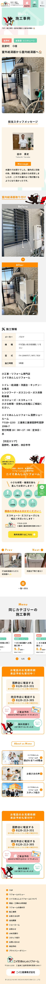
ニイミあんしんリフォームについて (23, 899)
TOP (3, 28)
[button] (29, 658)
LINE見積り (13, 933)
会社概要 (12, 920)
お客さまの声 (14, 916)
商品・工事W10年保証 (18, 903)
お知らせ (12, 929)
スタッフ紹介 (14, 937)
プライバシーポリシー (17, 950)
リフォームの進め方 (17, 907)
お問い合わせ (35, 5)
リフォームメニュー (17, 894)
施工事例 (10, 28)
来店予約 (27, 6)
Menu (42, 6)
